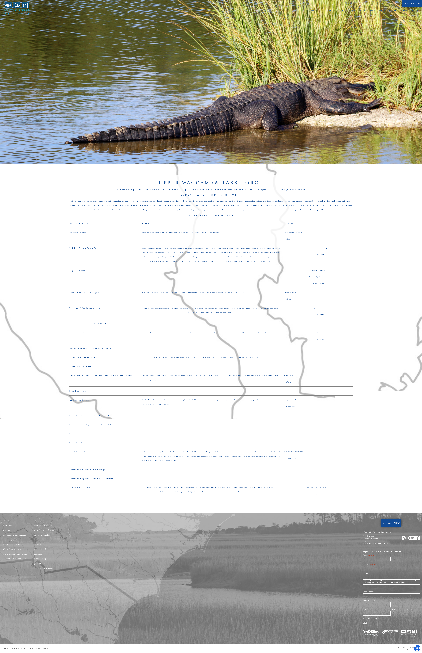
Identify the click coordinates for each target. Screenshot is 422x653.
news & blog (40, 559)
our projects (9, 540)
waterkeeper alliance (44, 530)
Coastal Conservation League (84, 292)
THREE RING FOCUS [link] (408, 649)
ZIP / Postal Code (370, 618)
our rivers (8, 525)
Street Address (368, 591)
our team (7, 530)
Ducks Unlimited (77, 333)
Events (381, 11)
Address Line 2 (369, 600)
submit (365, 622)
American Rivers (77, 232)
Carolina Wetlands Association (84, 308)
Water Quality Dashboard (348, 11)
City (364, 609)
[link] (417, 539)
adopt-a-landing (42, 535)
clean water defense (13, 544)
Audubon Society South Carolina (86, 248)
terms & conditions (43, 568)
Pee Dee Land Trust (79, 400)
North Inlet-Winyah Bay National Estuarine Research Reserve (100, 375)
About (328, 11)
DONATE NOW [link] (412, 3)
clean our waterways (44, 521)
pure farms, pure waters (15, 554)
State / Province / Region (402, 609)
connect (38, 554)
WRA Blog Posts (313, 11)
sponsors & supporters (14, 535)
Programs (369, 11)
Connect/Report (411, 11)
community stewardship (15, 559)
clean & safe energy (12, 549)
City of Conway (77, 270)
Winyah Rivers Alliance (16, 8)
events (37, 540)
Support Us (393, 11)
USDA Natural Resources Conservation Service (93, 451)
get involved (40, 549)
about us (7, 521)
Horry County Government (83, 357)
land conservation (43, 525)
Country (395, 618)
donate (37, 544)
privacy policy (41, 563)
